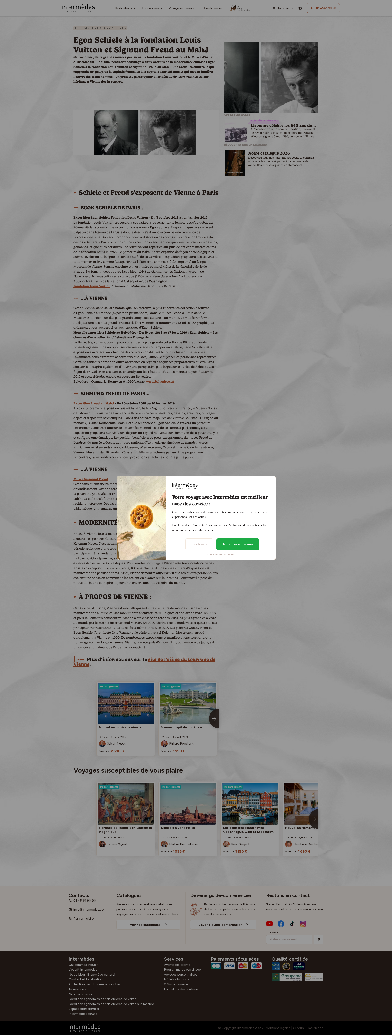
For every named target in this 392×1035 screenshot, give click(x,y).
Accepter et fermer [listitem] (238, 544)
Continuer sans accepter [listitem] (220, 554)
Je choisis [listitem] (199, 544)
